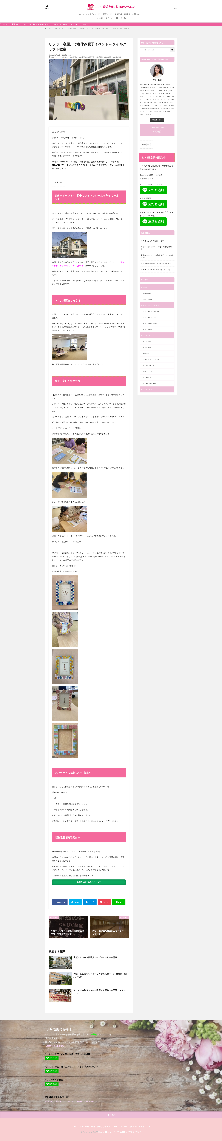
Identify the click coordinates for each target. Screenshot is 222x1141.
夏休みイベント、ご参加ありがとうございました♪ (157, 256)
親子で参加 (111, 57)
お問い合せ (136, 14)
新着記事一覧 (59, 28)
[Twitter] (75, 902)
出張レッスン (84, 28)
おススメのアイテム (150, 317)
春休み (106, 57)
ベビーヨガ (147, 377)
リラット (69, 57)
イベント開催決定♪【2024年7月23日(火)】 (156, 264)
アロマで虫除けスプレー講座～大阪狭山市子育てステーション (101, 992)
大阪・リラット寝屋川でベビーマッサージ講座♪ (96, 957)
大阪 (89, 57)
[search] (172, 49)
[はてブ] (90, 902)
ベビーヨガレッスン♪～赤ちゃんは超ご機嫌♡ (157, 248)
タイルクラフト (55, 57)
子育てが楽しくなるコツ (152, 305)
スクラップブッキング (151, 359)
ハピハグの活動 (71, 28)
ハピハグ (63, 57)
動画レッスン (108, 14)
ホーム (81, 14)
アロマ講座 (147, 341)
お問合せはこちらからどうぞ (89, 882)
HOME (49, 28)
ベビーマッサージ (149, 383)
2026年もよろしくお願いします (152, 241)
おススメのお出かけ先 (151, 311)
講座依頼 (118, 57)
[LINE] (119, 902)
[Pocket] (104, 902)
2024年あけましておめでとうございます (156, 270)
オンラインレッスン (93, 14)
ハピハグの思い (148, 389)
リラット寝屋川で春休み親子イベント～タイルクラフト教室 (110, 28)
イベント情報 (148, 299)
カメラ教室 (147, 347)
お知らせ (146, 287)
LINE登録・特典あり (122, 14)
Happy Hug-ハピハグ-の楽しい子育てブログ (119, 1132)
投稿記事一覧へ (156, 120)
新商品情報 (147, 293)
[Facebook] (60, 902)
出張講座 (84, 57)
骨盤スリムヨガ (148, 371)
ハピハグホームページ (104, 18)
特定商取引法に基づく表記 (57, 1097)
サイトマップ (144, 1126)
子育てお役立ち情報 (150, 323)
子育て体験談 (148, 329)
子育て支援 (94, 57)
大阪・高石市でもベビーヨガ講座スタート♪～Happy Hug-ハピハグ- (100, 975)
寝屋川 (101, 57)
